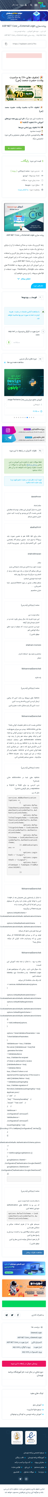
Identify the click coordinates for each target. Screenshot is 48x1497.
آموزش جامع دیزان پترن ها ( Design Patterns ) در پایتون (24, 399)
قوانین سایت (15, 1467)
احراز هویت (38, 1347)
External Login (36, 1332)
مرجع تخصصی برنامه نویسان (34, 1452)
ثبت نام (15, 4)
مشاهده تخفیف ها (15, 148)
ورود (21, 4)
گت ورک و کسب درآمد (22, 1462)
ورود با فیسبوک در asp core (32, 1352)
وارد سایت (38, 482)
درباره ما (41, 1472)
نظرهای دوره (38, 285)
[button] (30, 5)
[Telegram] (20, 1479)
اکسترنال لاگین (37, 1342)
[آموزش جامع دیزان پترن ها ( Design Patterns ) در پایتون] (24, 382)
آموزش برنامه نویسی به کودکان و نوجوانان (25, 1414)
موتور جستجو (39, 1467)
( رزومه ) (14, 171)
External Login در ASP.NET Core (30, 1337)
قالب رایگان (19, 1457)
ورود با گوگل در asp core (21, 1347)
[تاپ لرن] (42, 5)
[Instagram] (26, 1479)
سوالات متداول (29, 1472)
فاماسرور (16, 1472)
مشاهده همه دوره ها (15, 362)
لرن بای (27, 1467)
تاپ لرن (9, 1489)
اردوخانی (36, 404)
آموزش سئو (37, 1404)
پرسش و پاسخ (32, 464)
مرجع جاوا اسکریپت (34, 1409)
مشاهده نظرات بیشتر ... (33, 1252)
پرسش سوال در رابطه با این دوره (24, 1363)
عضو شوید (17, 479)
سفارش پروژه (39, 1462)
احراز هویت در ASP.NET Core (17, 1342)
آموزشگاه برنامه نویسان (36, 1457)
